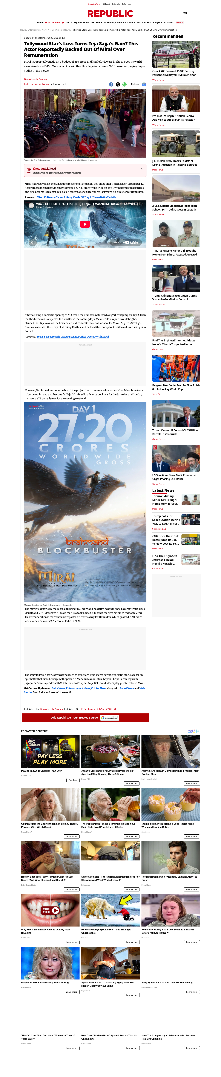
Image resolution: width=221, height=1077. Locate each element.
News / (23, 30)
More (178, 22)
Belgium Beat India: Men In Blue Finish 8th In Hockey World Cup (176, 387)
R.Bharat (106, 4)
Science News (159, 305)
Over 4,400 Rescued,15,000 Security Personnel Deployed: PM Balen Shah (174, 73)
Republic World (93, 4)
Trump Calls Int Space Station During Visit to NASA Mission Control (174, 297)
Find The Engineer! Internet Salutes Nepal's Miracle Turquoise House (173, 342)
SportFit (156, 394)
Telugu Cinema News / (60, 30)
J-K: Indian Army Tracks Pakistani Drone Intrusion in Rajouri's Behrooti (174, 163)
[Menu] (183, 13)
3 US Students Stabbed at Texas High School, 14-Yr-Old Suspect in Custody (174, 208)
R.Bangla (116, 4)
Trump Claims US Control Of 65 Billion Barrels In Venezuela (175, 432)
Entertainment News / (38, 30)
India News (157, 170)
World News (158, 80)
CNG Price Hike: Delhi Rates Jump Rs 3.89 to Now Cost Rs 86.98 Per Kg (166, 542)
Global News (158, 349)
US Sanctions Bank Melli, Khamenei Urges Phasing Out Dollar (173, 477)
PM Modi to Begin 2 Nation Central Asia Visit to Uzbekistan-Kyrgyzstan (173, 118)
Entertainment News (36, 84)
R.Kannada (126, 4)
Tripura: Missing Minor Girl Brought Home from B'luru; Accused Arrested (174, 252)
